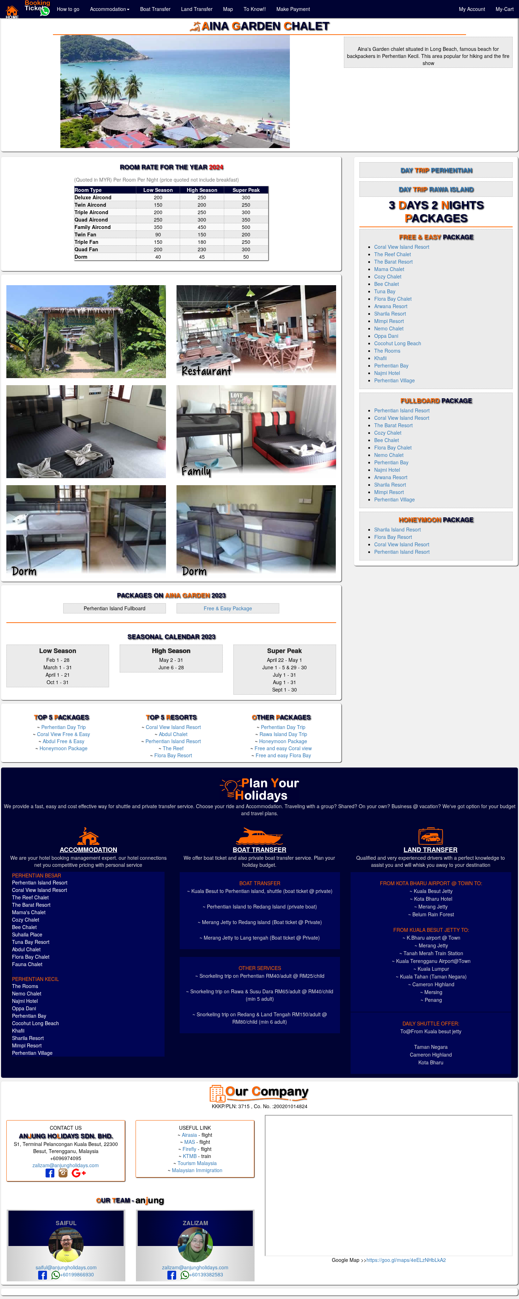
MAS (189, 1141)
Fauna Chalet (27, 964)
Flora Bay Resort (173, 755)
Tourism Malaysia (197, 1162)
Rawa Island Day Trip (283, 733)
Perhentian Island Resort (173, 741)
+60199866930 (77, 1274)
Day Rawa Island (436, 189)
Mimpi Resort (389, 320)
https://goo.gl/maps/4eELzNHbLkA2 (406, 1259)
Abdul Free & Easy (63, 741)
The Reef (173, 748)
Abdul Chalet (173, 733)
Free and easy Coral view (283, 748)
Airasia (189, 1134)
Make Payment (293, 8)
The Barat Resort (393, 261)
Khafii (380, 358)
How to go (68, 8)
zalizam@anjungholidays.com (65, 1165)
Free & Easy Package (228, 608)
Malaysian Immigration (197, 1170)
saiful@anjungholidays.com (66, 1267)
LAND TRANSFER (431, 849)
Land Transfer (197, 8)
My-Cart (505, 8)
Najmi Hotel (387, 372)
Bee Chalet (386, 283)
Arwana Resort (390, 306)
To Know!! (255, 8)
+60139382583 (206, 1274)
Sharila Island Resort (397, 529)
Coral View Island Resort (173, 726)
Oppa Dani (386, 335)
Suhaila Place (27, 934)
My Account (472, 8)
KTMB (190, 1155)
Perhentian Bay (391, 365)
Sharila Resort (390, 313)
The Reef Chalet (392, 254)
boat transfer (259, 849)
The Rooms (387, 350)
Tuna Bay (384, 291)
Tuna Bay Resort (30, 941)
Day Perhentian (436, 170)
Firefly (189, 1148)
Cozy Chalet (387, 276)
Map (228, 8)
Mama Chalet (389, 268)
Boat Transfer (155, 8)
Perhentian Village (394, 380)
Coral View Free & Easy (63, 733)
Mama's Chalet (29, 912)
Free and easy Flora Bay (283, 755)
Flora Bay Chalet (393, 298)
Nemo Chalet (389, 328)
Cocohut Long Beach (397, 343)
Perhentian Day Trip (63, 726)
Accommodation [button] (108, 8)
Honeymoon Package (64, 748)
